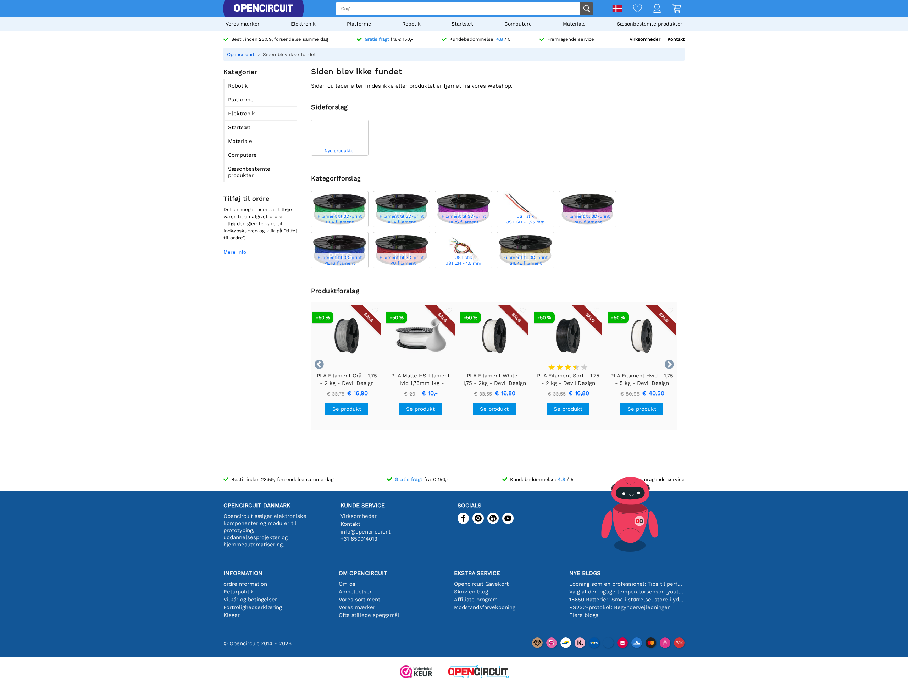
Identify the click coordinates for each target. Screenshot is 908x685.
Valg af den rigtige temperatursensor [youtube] (627, 592)
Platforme (359, 24)
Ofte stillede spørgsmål (369, 615)
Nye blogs (584, 573)
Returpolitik (238, 592)
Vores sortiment (359, 599)
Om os (347, 584)
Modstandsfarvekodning (484, 607)
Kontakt (676, 39)
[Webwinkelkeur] (416, 672)
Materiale (574, 24)
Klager (231, 615)
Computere (518, 24)
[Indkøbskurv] (671, 9)
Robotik (411, 24)
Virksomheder (645, 39)
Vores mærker (243, 24)
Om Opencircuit (363, 573)
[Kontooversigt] (651, 9)
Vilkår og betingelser (250, 599)
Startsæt (462, 24)
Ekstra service (477, 573)
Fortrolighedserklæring (252, 607)
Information (242, 573)
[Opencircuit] (263, 8)
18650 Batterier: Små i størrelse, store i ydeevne (627, 599)
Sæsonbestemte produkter (649, 24)
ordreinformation (245, 584)
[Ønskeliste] (632, 9)
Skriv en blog (471, 592)
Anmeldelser (355, 592)
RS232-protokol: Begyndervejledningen (620, 607)
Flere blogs (583, 615)
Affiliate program (476, 599)
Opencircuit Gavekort (481, 584)
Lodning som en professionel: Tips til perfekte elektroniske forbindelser (627, 584)
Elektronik (303, 24)
